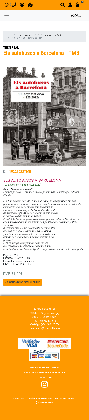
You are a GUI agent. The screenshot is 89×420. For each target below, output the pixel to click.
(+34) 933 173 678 (46, 320)
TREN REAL (11, 48)
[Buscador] (62, 5)
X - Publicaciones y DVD (49, 35)
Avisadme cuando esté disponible (22, 282)
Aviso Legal (19, 398)
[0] (80, 5)
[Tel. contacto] (14, 5)
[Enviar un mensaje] (22, 5)
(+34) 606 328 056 (50, 324)
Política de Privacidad (40, 398)
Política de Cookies (65, 398)
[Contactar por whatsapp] (6, 5)
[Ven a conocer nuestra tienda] (30, 5)
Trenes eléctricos (24, 35)
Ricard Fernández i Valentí (17, 189)
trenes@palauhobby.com (48, 328)
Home (9, 35)
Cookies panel (46, 402)
